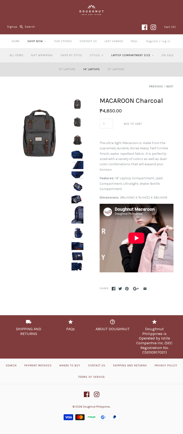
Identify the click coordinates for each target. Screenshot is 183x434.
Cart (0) (170, 27)
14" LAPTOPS (91, 69)
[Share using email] (145, 288)
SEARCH (11, 365)
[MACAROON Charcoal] (39, 99)
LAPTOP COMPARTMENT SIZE (132, 55)
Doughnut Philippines (96, 406)
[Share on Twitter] (120, 288)
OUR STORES (63, 41)
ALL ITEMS (16, 55)
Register (152, 41)
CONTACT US (88, 41)
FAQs (134, 41)
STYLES (96, 55)
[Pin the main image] (127, 288)
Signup (12, 26)
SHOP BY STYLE (71, 55)
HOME (16, 41)
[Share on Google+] (136, 288)
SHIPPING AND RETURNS (130, 365)
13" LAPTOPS (67, 69)
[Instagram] (153, 27)
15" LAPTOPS (115, 69)
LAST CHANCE (114, 41)
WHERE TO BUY (69, 365)
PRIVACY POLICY (166, 365)
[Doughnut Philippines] (91, 7)
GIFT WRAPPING (42, 55)
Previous (156, 86)
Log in (166, 41)
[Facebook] (144, 27)
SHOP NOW (36, 41)
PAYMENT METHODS (38, 365)
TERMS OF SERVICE (91, 377)
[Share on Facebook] (113, 288)
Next (169, 86)
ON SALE (167, 55)
